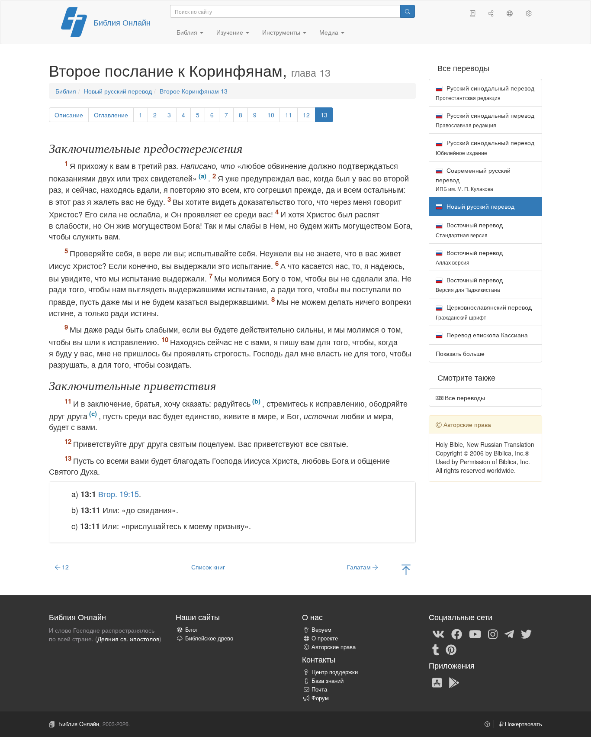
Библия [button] (188, 32)
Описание (69, 114)
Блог (191, 630)
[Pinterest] (451, 649)
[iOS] (437, 682)
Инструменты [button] (282, 32)
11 (288, 114)
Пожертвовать (522, 724)
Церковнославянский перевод (484, 311)
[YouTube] (475, 633)
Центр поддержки (335, 672)
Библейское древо (209, 638)
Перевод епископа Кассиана (486, 334)
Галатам (360, 566)
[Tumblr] (435, 649)
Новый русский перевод (118, 91)
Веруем (321, 630)
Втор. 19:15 (118, 493)
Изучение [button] (230, 32)
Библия (65, 91)
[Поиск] (407, 11)
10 (270, 114)
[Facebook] (456, 633)
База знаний (328, 681)
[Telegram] (509, 633)
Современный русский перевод (473, 179)
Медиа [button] (329, 32)
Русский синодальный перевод (485, 92)
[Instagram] (493, 633)
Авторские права (334, 647)
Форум (320, 698)
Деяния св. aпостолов (128, 638)
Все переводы (464, 397)
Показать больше (460, 353)
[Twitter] (526, 633)
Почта (319, 689)
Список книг (208, 566)
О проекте (325, 638)
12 (306, 114)
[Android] (454, 682)
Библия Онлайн (122, 22)
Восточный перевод (469, 229)
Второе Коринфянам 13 (194, 91)
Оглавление (111, 114)
